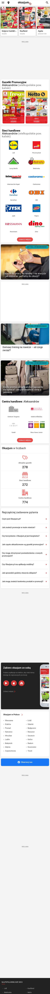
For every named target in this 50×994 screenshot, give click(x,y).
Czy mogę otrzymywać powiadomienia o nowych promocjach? (22, 554)
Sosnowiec (32, 747)
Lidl (5, 988)
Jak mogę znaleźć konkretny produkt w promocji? (22, 581)
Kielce (30, 739)
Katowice (8, 732)
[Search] (47, 2)
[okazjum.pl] (25, 3)
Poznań (8, 728)
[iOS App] (14, 683)
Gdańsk (30, 724)
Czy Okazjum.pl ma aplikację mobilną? (18, 564)
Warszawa (9, 720)
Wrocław (8, 736)
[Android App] (6, 683)
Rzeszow (31, 732)
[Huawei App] (21, 683)
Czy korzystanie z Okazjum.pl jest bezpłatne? (21, 536)
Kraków (8, 724)
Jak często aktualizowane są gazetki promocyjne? (23, 544)
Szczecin (31, 736)
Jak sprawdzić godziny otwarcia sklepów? (19, 573)
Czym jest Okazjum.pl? (11, 519)
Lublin (7, 739)
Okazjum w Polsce (11, 714)
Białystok (8, 743)
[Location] (8, 2)
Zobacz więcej (25, 239)
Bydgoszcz (32, 728)
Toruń (30, 751)
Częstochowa (10, 751)
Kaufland (31, 988)
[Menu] (3, 2)
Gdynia (7, 747)
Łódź (29, 720)
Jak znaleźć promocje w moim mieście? (18, 527)
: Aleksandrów (22, 85)
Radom (30, 743)
